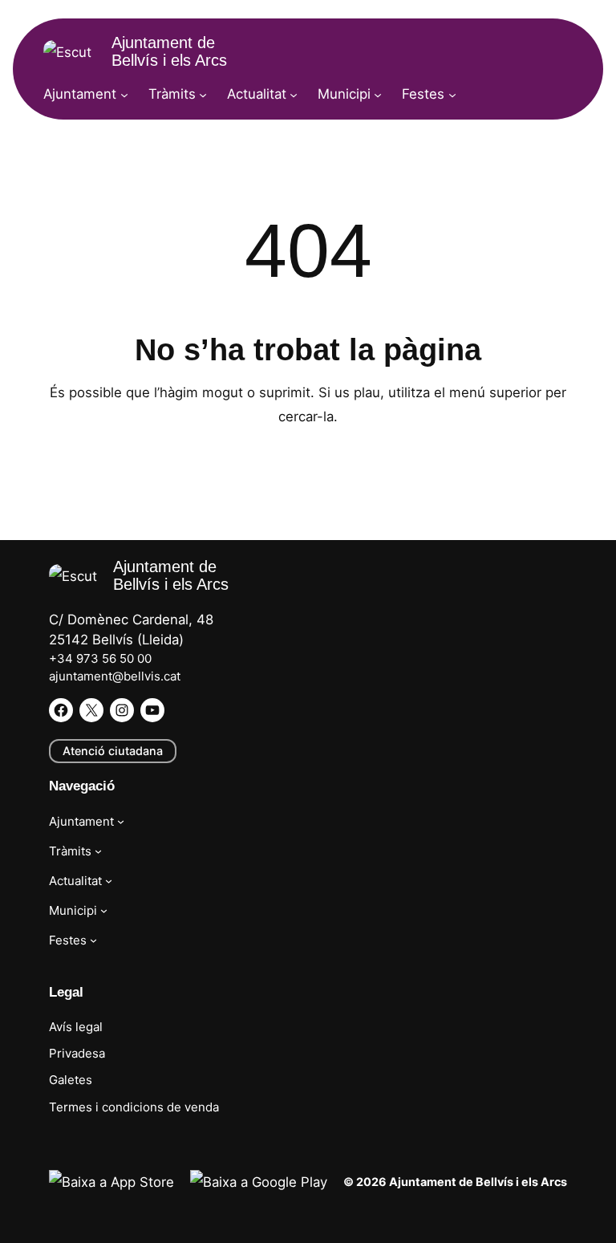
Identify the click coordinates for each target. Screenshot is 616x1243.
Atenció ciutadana (113, 751)
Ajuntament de (169, 51)
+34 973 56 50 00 (100, 658)
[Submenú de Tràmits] (203, 94)
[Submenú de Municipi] (378, 94)
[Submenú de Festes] (452, 94)
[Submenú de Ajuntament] (124, 94)
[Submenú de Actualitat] (294, 94)
